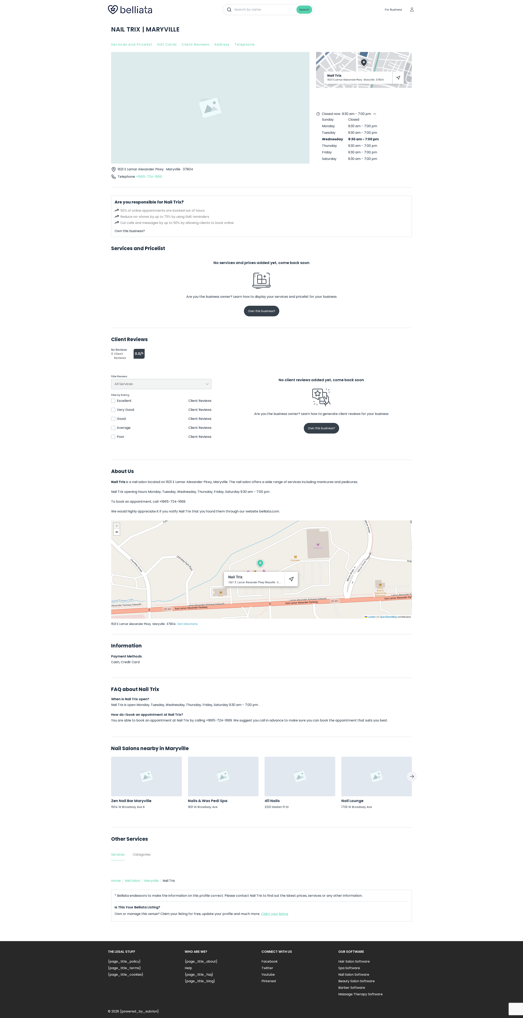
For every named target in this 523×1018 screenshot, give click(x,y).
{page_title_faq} (199, 974)
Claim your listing (274, 913)
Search (304, 10)
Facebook (270, 961)
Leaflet (371, 616)
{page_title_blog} (200, 981)
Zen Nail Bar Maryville (131, 800)
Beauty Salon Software (356, 981)
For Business (393, 10)
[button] (260, 563)
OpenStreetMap (388, 616)
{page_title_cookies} (125, 974)
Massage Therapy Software (360, 994)
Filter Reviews (119, 376)
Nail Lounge (352, 800)
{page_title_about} (201, 961)
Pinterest (269, 981)
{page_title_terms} (124, 968)
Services (118, 854)
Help (188, 968)
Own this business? (130, 231)
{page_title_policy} (124, 961)
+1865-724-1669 (149, 176)
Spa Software (349, 968)
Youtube (268, 974)
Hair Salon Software (354, 961)
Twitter (267, 968)
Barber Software (351, 987)
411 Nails (272, 800)
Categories (142, 854)
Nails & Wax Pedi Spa (207, 800)
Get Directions (187, 624)
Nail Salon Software (353, 974)
